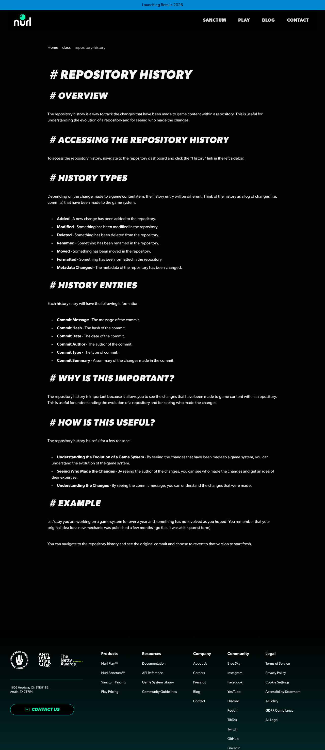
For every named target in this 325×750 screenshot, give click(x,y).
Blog (268, 20)
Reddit (232, 710)
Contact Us (46, 709)
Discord (233, 701)
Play (244, 20)
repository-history (90, 48)
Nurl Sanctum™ (113, 673)
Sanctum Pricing (113, 682)
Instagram (235, 673)
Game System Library (158, 682)
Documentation (154, 663)
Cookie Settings (277, 682)
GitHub (233, 739)
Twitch (232, 729)
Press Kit (199, 682)
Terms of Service (278, 663)
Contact (298, 20)
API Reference (152, 673)
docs (66, 48)
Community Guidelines (159, 692)
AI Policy (272, 701)
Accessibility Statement (283, 692)
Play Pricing (110, 692)
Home (52, 48)
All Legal (272, 720)
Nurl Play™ (109, 663)
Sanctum (214, 20)
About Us (200, 663)
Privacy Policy (276, 673)
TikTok (232, 720)
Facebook (235, 682)
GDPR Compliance (280, 710)
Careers (199, 673)
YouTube (234, 692)
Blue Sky (234, 663)
